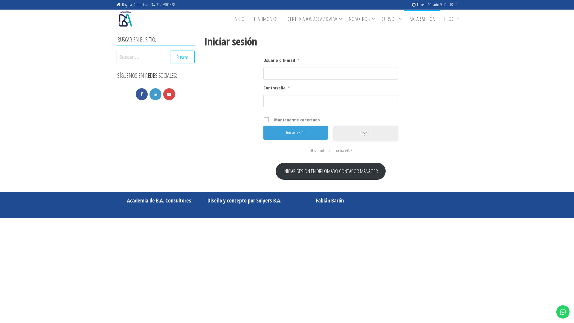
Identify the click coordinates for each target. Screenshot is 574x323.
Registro (366, 132)
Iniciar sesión (422, 18)
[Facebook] (142, 94)
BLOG (449, 18)
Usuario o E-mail (281, 60)
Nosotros (359, 18)
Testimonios (266, 18)
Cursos (389, 18)
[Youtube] (169, 94)
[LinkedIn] (155, 94)
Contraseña (276, 88)
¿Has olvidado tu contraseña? (331, 150)
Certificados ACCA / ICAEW (312, 18)
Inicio (239, 18)
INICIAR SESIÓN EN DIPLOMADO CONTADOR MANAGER (330, 171)
